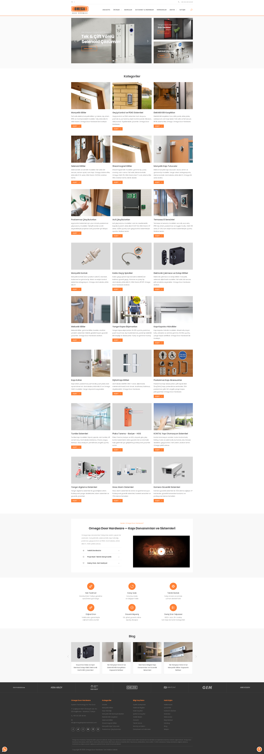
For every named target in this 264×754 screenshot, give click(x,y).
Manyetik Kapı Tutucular (110, 726)
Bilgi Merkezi (168, 720)
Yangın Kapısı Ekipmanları (168, 24)
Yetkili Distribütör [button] (94, 550)
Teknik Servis (137, 723)
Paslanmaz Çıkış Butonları (111, 729)
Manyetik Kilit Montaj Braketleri (113, 714)
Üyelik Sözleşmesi (139, 705)
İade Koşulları (138, 711)
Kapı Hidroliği (106, 711)
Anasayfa (106, 10)
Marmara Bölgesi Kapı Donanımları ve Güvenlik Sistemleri (85, 667)
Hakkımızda (168, 705)
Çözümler (167, 708)
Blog (165, 726)
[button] (191, 9)
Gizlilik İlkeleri (137, 717)
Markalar (128, 10)
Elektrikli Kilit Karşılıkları (109, 717)
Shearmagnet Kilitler (109, 723)
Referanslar (162, 10)
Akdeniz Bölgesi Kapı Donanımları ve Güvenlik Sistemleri (147, 667)
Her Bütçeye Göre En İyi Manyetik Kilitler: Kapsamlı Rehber (116, 667)
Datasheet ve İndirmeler (142, 729)
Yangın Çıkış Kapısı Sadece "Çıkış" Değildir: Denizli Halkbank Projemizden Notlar (178, 648)
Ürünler (116, 10)
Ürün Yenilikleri (164, 27)
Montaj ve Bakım (139, 726)
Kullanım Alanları (170, 711)
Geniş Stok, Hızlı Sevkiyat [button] (97, 563)
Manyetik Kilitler (107, 708)
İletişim (182, 10)
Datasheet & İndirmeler (144, 10)
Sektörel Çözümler (166, 51)
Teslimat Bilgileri (139, 708)
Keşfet (162, 32)
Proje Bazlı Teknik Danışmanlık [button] (99, 557)
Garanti (136, 720)
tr (72, 2)
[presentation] (75, 41)
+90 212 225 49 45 (186, 2)
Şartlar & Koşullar (139, 714)
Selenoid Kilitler (107, 720)
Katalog (167, 723)
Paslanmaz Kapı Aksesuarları (169, 48)
